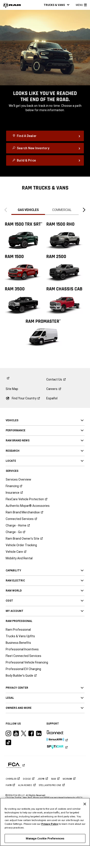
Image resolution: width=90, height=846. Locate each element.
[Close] (85, 804)
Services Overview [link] (18, 479)
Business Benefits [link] (18, 642)
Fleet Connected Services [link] (23, 656)
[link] (12, 5)
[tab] (28, 210)
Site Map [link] (12, 389)
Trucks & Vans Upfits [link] (20, 636)
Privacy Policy (49, 823)
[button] (56, 5)
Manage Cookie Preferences (45, 838)
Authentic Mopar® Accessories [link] (28, 505)
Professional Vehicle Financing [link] (27, 662)
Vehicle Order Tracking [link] (21, 545)
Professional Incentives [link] (22, 649)
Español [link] (51, 398)
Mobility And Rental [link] (19, 558)
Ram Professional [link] (18, 629)
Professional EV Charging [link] (23, 669)
